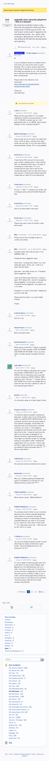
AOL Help (12, 686)
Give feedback (14, 665)
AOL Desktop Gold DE (16, 678)
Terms (10, 754)
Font (6, 635)
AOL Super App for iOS (16, 712)
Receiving (8, 640)
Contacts (7, 630)
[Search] (42, 659)
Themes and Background (13, 651)
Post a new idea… (11, 617)
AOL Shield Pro (14, 704)
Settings (7, 646)
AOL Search (13, 699)
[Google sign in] (11, 607)
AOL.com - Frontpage (16, 720)
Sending (7, 643)
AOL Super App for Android (18, 709)
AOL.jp (11, 722)
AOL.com (12, 717)
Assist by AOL (13, 725)
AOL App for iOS (14, 670)
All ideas (7, 620)
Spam (7, 648)
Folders (7, 633)
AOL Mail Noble (14, 691)
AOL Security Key (14, 702)
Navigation (8, 638)
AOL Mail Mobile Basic (16, 689)
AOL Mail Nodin (14, 694)
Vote (7, 25)
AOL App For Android (16, 668)
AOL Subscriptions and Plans (18, 707)
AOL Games (13, 683)
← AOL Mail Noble (8, 4)
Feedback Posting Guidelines (22, 754)
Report (35, 113)
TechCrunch (13, 738)
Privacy (34, 754)
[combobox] (23, 659)
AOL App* (12, 673)
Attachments (9, 625)
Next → (41, 592)
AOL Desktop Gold (15, 676)
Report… (44, 47)
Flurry (11, 735)
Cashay (11, 730)
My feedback (9, 622)
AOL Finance (13, 681)
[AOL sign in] (31, 607)
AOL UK (11, 715)
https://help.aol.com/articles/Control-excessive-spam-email (26, 85)
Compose (8, 627)
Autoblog (12, 728)
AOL (10, 743)
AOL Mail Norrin (14, 696)
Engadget (12, 733)
